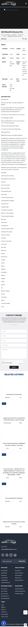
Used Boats (14, 34)
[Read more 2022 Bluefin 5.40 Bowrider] (14, 385)
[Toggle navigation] (26, 3)
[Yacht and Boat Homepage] (8, 3)
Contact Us (4, 612)
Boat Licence (4, 593)
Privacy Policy (4, 614)
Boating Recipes (5, 598)
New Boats (4, 575)
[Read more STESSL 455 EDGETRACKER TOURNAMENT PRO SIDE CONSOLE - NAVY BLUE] (14, 434)
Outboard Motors (5, 582)
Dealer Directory (19, 589)
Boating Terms (5, 596)
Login (2, 604)
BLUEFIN (4, 36)
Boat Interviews (19, 573)
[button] (25, 624)
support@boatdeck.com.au (9, 549)
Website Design (19, 593)
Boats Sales (7, 34)
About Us (3, 609)
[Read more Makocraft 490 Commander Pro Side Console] (14, 513)
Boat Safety (4, 591)
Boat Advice (4, 589)
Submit (14, 367)
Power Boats (20, 34)
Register (3, 607)
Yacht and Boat (10, 624)
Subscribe (22, 561)
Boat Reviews (18, 575)
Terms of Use (4, 616)
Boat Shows (18, 578)
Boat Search (4, 570)
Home (2, 34)
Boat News (18, 570)
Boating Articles (19, 580)
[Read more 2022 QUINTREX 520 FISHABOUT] (14, 489)
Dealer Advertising (20, 591)
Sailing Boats (4, 580)
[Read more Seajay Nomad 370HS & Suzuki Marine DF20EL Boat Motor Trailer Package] (14, 409)
